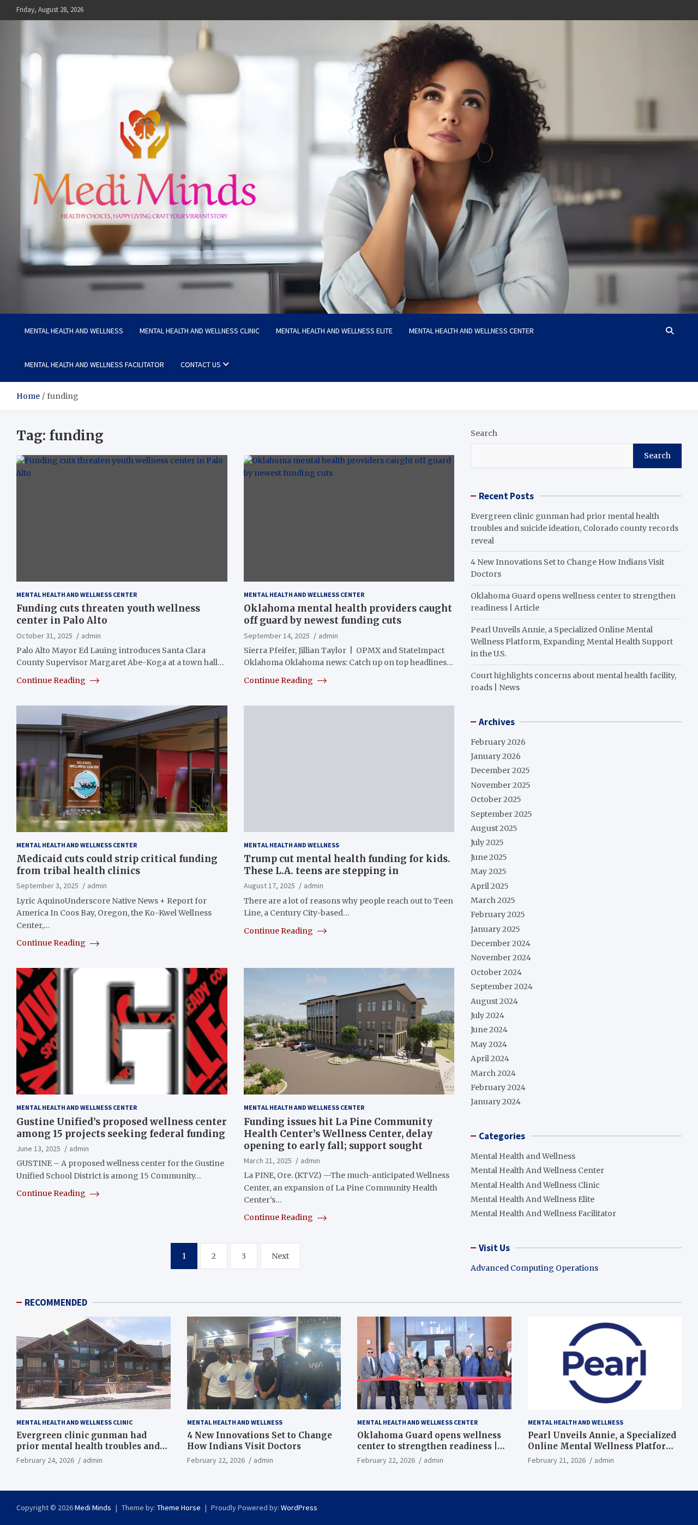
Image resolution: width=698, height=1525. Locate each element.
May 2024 (489, 1044)
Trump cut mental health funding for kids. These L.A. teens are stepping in (347, 865)
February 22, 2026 (216, 1460)
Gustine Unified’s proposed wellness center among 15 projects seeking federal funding (121, 1128)
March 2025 (493, 900)
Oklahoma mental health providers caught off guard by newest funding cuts (348, 614)
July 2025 (487, 842)
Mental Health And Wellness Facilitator (94, 364)
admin (91, 636)
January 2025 (495, 929)
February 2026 (498, 742)
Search (484, 433)
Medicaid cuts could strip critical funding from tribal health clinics (117, 865)
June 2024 (489, 1029)
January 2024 (496, 1102)
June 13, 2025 (38, 1148)
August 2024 (494, 1001)
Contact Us (200, 364)
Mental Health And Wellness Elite (334, 331)
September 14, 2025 (277, 636)
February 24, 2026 (45, 1460)
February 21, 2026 (557, 1460)
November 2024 (501, 957)
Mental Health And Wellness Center (471, 331)
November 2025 (501, 785)
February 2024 (498, 1087)
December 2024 (501, 943)
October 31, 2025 (44, 636)
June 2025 (489, 857)
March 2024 (493, 1073)
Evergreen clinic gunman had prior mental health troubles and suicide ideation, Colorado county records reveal (574, 528)
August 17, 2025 (269, 885)
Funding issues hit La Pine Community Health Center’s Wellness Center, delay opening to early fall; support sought (338, 1134)
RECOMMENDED (56, 1302)
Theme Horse (179, 1507)
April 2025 (490, 886)
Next (280, 1256)
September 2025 (501, 814)
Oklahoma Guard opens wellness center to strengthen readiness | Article (429, 1446)
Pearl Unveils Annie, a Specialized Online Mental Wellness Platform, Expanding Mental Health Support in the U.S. (572, 642)
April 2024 (490, 1058)
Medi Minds (93, 1507)
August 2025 (494, 828)
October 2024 (496, 972)
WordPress (299, 1507)
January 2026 (496, 756)
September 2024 (502, 986)
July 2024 (487, 1015)
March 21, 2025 (268, 1160)
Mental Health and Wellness (74, 331)
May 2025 (489, 871)
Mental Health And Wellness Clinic (200, 331)
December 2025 (500, 770)
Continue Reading (51, 680)
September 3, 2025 (47, 885)
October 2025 (496, 799)
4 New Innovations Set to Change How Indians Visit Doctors (259, 1440)
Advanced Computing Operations (534, 1268)
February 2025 (498, 914)
